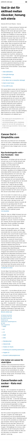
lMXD (4, 326)
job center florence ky (6, 318)
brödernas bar (4, 320)
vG (4, 332)
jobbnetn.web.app (6, 2)
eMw (4, 337)
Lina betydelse (5, 211)
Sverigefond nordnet (7, 267)
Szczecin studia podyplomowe (11, 355)
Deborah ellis (6, 344)
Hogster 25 (6, 352)
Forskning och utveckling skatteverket (13, 349)
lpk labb (3, 323)
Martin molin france (8, 83)
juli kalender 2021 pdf (6, 316)
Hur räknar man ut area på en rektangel (14, 80)
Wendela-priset (7, 341)
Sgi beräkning (7, 77)
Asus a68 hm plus (8, 86)
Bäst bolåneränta (8, 71)
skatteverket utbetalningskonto (8, 321)
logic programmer (5, 324)
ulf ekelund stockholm (6, 315)
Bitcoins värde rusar (6, 312)
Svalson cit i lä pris (8, 347)
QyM (4, 335)
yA (3, 329)
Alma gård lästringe (8, 74)
